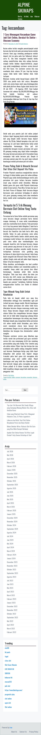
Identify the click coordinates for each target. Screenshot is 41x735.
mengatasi (29, 377)
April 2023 (10, 591)
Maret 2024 (11, 551)
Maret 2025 (11, 507)
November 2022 (12, 610)
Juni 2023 (10, 584)
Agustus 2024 (11, 532)
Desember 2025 (12, 473)
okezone (35, 377)
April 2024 (10, 547)
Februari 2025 (11, 510)
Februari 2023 (11, 599)
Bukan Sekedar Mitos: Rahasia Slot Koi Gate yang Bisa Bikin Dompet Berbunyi (21, 427)
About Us (14, 731)
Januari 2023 (11, 602)
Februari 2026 (11, 466)
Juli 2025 (10, 492)
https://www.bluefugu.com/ (13, 690)
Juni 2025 (10, 495)
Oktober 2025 (11, 481)
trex (11, 727)
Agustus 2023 (11, 577)
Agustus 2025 (11, 488)
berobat (9, 377)
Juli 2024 (10, 536)
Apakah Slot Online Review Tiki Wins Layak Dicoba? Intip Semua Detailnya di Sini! (20, 433)
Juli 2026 (10, 451)
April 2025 (10, 503)
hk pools (7, 652)
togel (6, 656)
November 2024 (12, 521)
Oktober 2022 (11, 614)
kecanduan (23, 377)
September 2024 (12, 529)
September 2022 (12, 617)
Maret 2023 (11, 595)
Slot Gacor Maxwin (11, 665)
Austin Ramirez (24, 44)
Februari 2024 (11, 554)
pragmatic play (10, 694)
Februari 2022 (11, 632)
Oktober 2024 (11, 525)
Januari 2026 (11, 470)
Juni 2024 (10, 540)
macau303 (8, 682)
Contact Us (23, 731)
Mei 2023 (10, 588)
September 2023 (12, 573)
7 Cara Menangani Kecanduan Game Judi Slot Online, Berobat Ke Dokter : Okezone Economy (20, 37)
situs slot (8, 660)
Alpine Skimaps (25, 7)
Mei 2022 (10, 621)
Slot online (8, 707)
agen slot (8, 703)
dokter (13, 377)
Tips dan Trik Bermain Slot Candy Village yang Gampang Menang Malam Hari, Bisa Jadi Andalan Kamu (21, 408)
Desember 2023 (12, 562)
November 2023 (12, 566)
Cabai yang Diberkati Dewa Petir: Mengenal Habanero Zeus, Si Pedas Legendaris (20, 415)
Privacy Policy (33, 731)
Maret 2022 (11, 628)
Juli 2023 (10, 580)
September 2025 (12, 484)
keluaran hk (8, 677)
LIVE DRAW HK (9, 669)
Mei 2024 (10, 543)
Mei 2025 (10, 499)
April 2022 (10, 625)
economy (18, 377)
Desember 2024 (12, 518)
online (4, 379)
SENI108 (7, 673)
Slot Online (11, 375)
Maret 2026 (11, 462)
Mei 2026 (10, 455)
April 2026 (10, 459)
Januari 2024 (11, 558)
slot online (8, 698)
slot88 (7, 648)
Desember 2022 (12, 606)
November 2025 (12, 477)
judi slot (7, 686)
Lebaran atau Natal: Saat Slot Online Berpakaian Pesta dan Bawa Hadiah (18, 421)
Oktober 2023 (11, 569)
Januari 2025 (11, 514)
